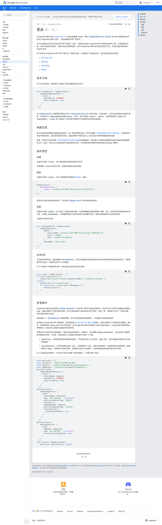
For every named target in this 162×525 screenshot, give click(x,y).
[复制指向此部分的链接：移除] (43, 172)
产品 (43, 24)
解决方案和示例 (25, 8)
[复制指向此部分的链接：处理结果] (48, 255)
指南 (4, 8)
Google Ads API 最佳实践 (85, 322)
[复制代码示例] (129, 88)
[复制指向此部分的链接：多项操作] (49, 303)
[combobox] (125, 3)
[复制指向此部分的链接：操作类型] (49, 151)
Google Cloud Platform (95, 511)
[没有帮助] (129, 24)
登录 (157, 3)
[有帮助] (126, 24)
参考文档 (13, 8)
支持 (36, 8)
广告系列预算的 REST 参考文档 (107, 133)
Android (60, 511)
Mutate (44, 70)
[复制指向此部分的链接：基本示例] (49, 78)
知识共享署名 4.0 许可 (67, 466)
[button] (14, 72)
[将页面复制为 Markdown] (53, 30)
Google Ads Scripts (54, 24)
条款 (33, 520)
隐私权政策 (41, 520)
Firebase (80, 511)
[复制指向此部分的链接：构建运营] (49, 127)
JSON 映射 (45, 66)
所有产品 (122, 511)
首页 (38, 24)
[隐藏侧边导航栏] (26, 521)
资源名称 (44, 62)
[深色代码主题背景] (126, 88)
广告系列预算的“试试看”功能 (67, 140)
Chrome (70, 511)
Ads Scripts (22, 2)
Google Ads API (60, 37)
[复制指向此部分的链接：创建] (43, 157)
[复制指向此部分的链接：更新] (43, 207)
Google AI (111, 511)
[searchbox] (15, 15)
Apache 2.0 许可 (100, 466)
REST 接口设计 (47, 58)
